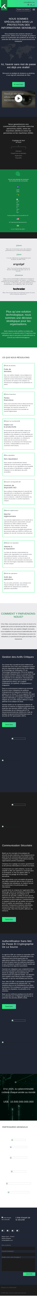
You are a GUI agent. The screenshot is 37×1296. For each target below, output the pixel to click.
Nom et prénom (6, 1245)
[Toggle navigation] (34, 9)
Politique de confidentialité (8, 1287)
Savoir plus (9, 724)
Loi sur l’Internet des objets (18, 229)
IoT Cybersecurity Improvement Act (18, 222)
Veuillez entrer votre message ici (11, 1257)
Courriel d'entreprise (8, 1251)
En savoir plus (18, 84)
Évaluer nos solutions (23, 9)
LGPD (17, 191)
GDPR (17, 190)
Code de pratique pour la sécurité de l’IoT (17, 215)
